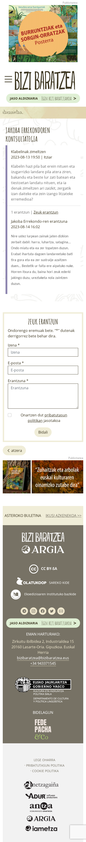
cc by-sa (48, 568)
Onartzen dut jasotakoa (44, 418)
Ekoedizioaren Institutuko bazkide (49, 594)
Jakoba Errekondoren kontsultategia (28, 134)
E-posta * (16, 362)
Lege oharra (44, 760)
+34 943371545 (43, 663)
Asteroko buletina (23, 515)
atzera (16, 450)
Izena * (14, 345)
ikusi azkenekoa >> (63, 515)
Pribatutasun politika (45, 765)
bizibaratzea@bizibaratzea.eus (43, 657)
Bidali (43, 432)
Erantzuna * (18, 380)
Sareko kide (58, 582)
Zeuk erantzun (45, 212)
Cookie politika (45, 771)
